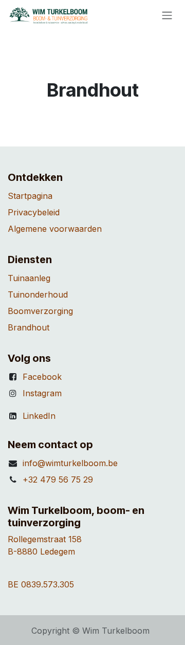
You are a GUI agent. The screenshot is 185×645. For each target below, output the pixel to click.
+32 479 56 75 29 (58, 479)
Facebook (42, 377)
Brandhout (28, 327)
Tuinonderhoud (38, 294)
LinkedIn (39, 416)
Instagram (42, 393)
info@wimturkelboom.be (70, 463)
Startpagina (30, 196)
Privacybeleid (34, 212)
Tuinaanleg (29, 278)
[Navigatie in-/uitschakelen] (167, 15)
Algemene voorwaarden (55, 229)
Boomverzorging (40, 311)
